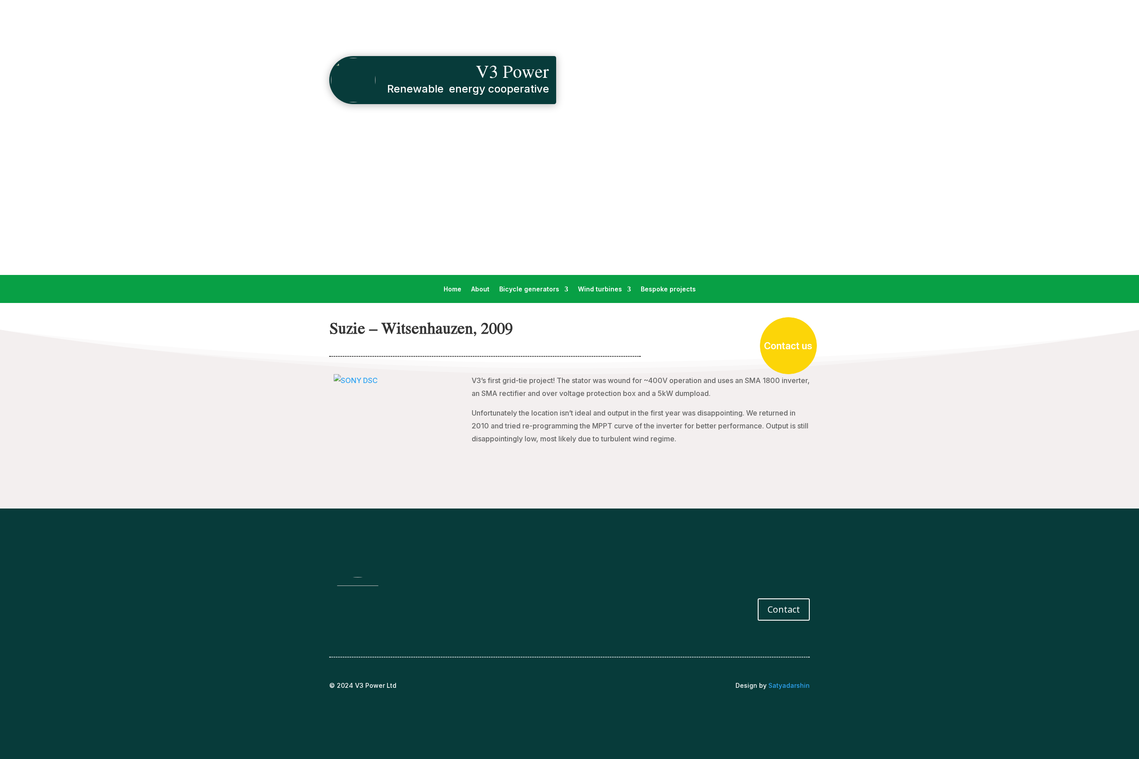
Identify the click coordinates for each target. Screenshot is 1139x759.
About (480, 289)
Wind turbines (600, 289)
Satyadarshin (789, 685)
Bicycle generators (529, 289)
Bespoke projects (668, 289)
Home (452, 289)
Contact (783, 609)
